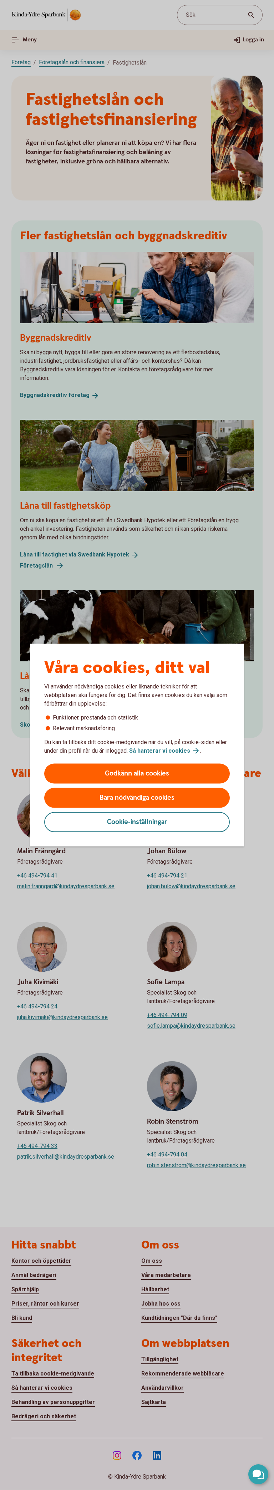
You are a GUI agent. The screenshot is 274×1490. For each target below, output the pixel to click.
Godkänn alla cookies (137, 773)
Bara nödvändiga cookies (137, 797)
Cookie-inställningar (137, 822)
